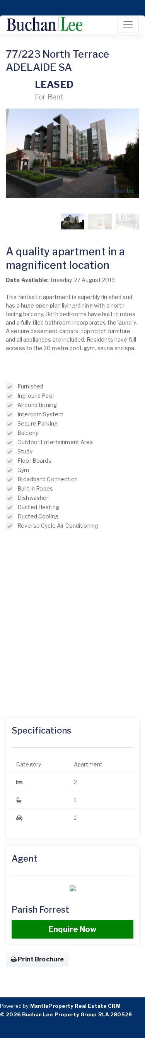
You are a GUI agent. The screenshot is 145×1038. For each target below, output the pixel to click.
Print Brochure (40, 959)
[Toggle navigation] (128, 24)
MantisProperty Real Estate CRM (75, 1006)
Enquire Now (72, 929)
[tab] (72, 736)
